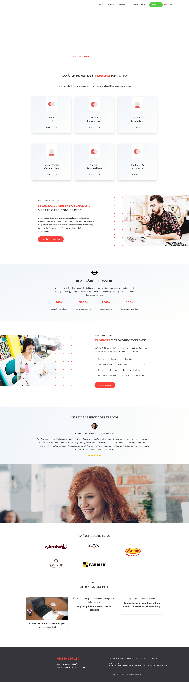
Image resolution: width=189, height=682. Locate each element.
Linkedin (114, 669)
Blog (143, 4)
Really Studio (135, 674)
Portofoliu (111, 4)
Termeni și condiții (134, 659)
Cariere (135, 4)
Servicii (100, 4)
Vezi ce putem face (81, 56)
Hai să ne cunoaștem (51, 239)
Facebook (110, 669)
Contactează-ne (107, 56)
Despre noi (124, 4)
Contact (156, 4)
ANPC (146, 659)
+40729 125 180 (67, 658)
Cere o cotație (104, 385)
